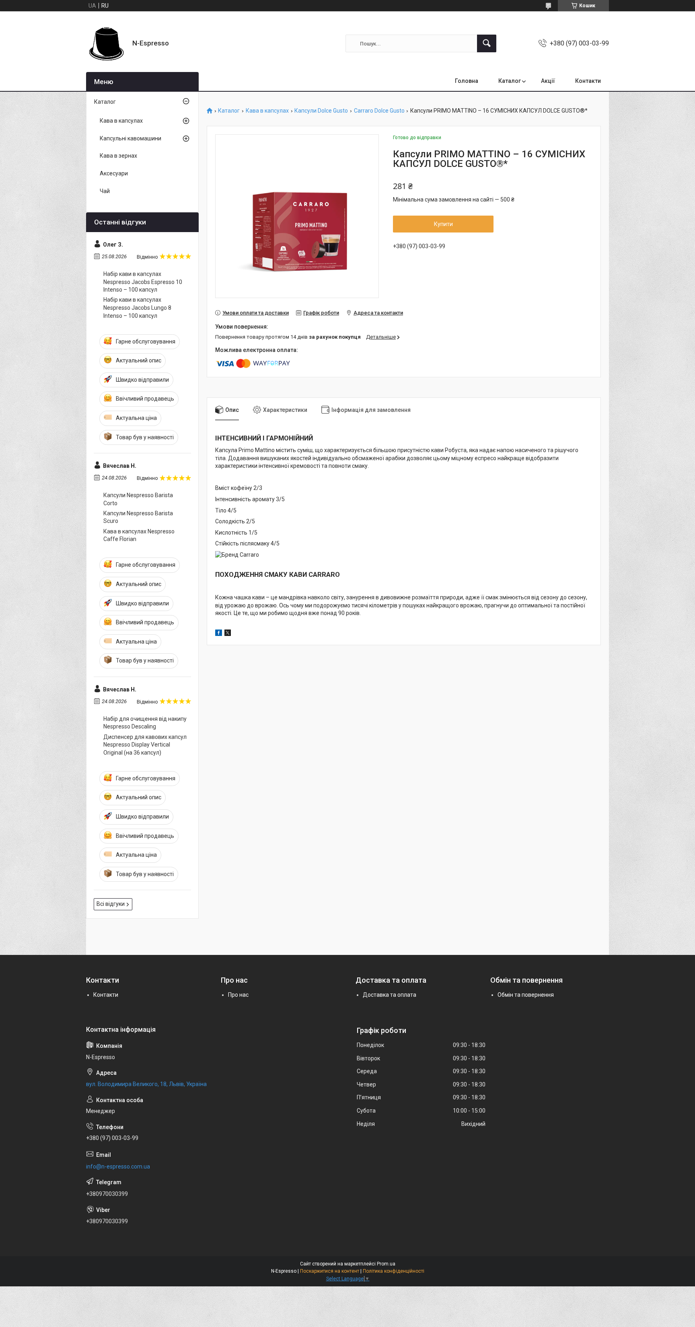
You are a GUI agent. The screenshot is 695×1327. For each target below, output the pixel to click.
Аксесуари (114, 173)
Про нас (238, 995)
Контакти (588, 81)
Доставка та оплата (389, 995)
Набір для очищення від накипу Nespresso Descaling (145, 723)
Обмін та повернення (526, 995)
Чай (105, 191)
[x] (227, 634)
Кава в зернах (118, 155)
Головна (466, 81)
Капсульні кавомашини (130, 138)
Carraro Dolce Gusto (379, 111)
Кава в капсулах (267, 111)
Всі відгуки (111, 904)
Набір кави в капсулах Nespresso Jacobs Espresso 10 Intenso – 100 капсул (142, 282)
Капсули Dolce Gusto (321, 111)
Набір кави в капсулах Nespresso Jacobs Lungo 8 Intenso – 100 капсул (137, 307)
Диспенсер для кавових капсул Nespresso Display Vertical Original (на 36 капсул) (145, 745)
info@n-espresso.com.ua (118, 1166)
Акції (548, 81)
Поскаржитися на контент (329, 1271)
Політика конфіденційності (393, 1271)
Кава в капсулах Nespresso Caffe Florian (139, 535)
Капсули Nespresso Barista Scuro (138, 517)
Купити (443, 224)
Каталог (509, 81)
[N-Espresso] (106, 43)
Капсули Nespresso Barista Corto (138, 499)
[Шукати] (486, 43)
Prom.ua (386, 1264)
